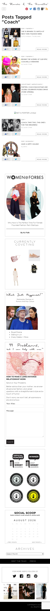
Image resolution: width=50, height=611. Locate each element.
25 (21, 536)
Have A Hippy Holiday (30, 144)
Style (22, 28)
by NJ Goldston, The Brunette (30, 36)
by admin (24, 146)
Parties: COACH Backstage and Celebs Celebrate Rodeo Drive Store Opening (34, 89)
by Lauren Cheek (26, 64)
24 (17, 536)
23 (12, 536)
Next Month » (37, 542)
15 (37, 531)
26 (25, 536)
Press (33, 561)
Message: (10, 411)
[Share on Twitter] (15, 49)
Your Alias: (10, 404)
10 (16, 531)
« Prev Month (12, 542)
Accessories (29, 141)
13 (29, 531)
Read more (42, 49)
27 (29, 536)
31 (16, 539)
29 (37, 536)
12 (25, 531)
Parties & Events (37, 84)
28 (33, 536)
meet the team (18, 561)
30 (12, 539)
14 (33, 531)
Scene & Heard (25, 84)
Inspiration (29, 28)
